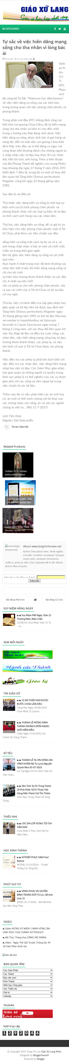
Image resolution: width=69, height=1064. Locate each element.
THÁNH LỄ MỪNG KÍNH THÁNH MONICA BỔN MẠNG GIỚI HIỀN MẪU (33, 726)
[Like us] (55, 29)
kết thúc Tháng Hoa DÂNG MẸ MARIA (25, 937)
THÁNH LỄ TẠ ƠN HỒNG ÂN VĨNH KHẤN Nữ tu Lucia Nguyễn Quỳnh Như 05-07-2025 (35, 764)
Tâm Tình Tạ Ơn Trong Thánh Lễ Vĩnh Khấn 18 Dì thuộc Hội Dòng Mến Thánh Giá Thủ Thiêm (34, 790)
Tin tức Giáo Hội (24, 59)
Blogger (41, 1059)
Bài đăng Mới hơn (15, 600)
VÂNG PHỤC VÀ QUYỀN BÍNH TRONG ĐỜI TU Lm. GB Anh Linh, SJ (35, 895)
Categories (12, 29)
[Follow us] (59, 29)
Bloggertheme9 (41, 1055)
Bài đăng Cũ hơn (54, 600)
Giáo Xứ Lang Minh (51, 1052)
